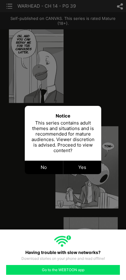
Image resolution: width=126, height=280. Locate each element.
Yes (82, 167)
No (44, 167)
